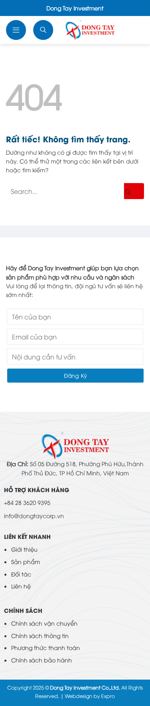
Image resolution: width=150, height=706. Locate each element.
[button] (17, 30)
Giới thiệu (24, 549)
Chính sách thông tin (40, 635)
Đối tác (21, 574)
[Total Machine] (90, 30)
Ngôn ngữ (134, 30)
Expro (108, 695)
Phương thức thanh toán (45, 647)
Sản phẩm (25, 561)
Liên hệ (21, 586)
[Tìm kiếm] (44, 30)
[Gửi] (134, 191)
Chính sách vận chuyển (44, 623)
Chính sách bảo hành (41, 660)
